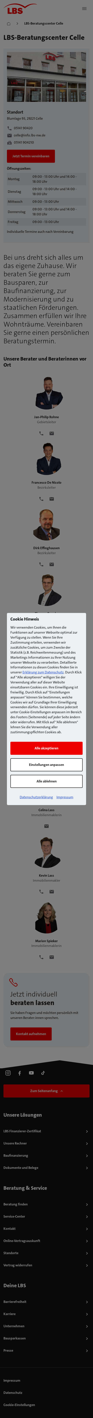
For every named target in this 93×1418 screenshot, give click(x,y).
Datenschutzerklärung (36, 797)
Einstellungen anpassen (46, 764)
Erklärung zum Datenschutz (43, 672)
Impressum (64, 797)
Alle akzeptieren (46, 748)
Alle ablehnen (47, 781)
